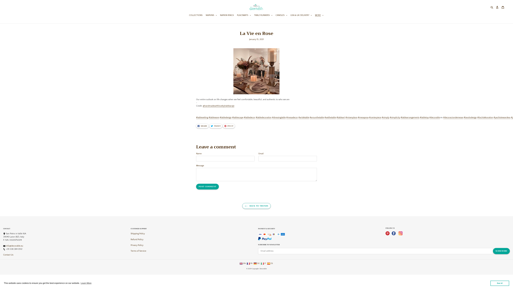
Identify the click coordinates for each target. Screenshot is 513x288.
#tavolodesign (470, 117)
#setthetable (330, 117)
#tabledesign (226, 117)
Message (200, 165)
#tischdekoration (485, 117)
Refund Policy (137, 239)
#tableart (341, 117)
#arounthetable (317, 117)
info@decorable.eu (14, 246)
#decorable (434, 117)
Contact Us (8, 255)
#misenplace (351, 117)
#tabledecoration (264, 117)
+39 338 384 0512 (14, 249)
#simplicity (395, 117)
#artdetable (303, 117)
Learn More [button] (86, 283)
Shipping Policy (138, 233)
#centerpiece (375, 117)
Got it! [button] (500, 283)
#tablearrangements (410, 117)
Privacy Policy (137, 245)
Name (199, 153)
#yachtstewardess (502, 117)
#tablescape (237, 117)
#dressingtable (279, 117)
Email (261, 153)
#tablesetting (202, 117)
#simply (385, 117)
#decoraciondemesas (453, 117)
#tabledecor (249, 117)
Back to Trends (258, 205)
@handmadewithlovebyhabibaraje (218, 106)
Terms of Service (138, 251)
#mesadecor (292, 117)
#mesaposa (363, 117)
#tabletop (424, 117)
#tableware (214, 117)
